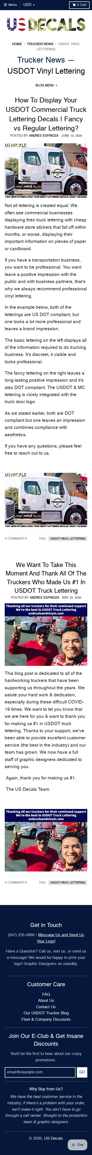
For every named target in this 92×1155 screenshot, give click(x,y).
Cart (81, 5)
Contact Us (46, 1007)
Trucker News (40, 44)
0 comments (16, 538)
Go (82, 1072)
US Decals (53, 1139)
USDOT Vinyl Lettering (67, 538)
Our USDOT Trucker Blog (46, 1013)
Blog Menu (45, 85)
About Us (46, 1001)
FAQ (46, 995)
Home (17, 44)
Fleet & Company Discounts (46, 1020)
